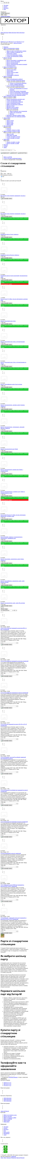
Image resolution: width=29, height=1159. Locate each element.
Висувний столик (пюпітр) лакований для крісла (13, 195)
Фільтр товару (4, 609)
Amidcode (13, 1156)
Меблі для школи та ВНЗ (10, 1117)
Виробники (6, 1133)
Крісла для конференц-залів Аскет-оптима (11, 384)
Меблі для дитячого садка (10, 1115)
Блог (5, 9)
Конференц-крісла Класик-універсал (10, 255)
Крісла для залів (8, 1116)
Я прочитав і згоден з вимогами (15, 1077)
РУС (5, 15)
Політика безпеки (13, 1077)
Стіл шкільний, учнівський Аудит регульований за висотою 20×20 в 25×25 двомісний (13, 918)
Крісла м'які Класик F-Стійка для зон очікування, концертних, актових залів (13, 515)
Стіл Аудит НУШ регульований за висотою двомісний (14, 661)
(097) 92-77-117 (12, 41)
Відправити (3, 1078)
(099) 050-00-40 (4, 32)
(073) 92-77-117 (20, 41)
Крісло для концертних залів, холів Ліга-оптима (13, 603)
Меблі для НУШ (8, 157)
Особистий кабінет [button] (5, 16)
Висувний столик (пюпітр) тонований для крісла (13, 213)
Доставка (6, 5)
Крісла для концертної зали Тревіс (9, 449)
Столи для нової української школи (12, 158)
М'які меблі (6, 1121)
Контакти (6, 8)
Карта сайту (7, 1132)
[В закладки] (4, 223)
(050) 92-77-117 (4, 41)
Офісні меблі (7, 1120)
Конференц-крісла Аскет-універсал (9, 234)
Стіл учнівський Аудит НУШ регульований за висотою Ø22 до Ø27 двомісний (12, 885)
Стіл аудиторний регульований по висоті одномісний (14, 821)
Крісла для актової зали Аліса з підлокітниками (13, 341)
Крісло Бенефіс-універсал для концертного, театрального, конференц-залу (12, 537)
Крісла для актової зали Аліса (8, 321)
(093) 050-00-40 (20, 32)
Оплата (5, 6)
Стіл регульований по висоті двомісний (11, 853)
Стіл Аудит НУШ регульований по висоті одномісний (14, 692)
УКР (2, 15)
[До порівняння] (4, 183)
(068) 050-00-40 (12, 32)
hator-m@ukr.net (5, 1111)
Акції (5, 1134)
